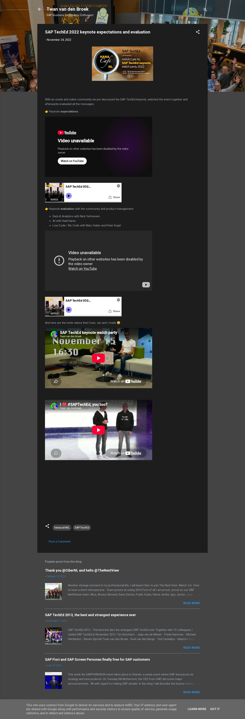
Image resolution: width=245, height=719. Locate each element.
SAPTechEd (82, 527)
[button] (197, 33)
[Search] (205, 10)
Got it (215, 709)
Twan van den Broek (68, 9)
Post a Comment (59, 541)
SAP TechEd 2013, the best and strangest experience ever (90, 615)
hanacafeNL (62, 527)
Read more (191, 603)
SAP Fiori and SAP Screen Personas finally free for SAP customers (97, 659)
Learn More (197, 709)
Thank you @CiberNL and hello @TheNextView (82, 570)
